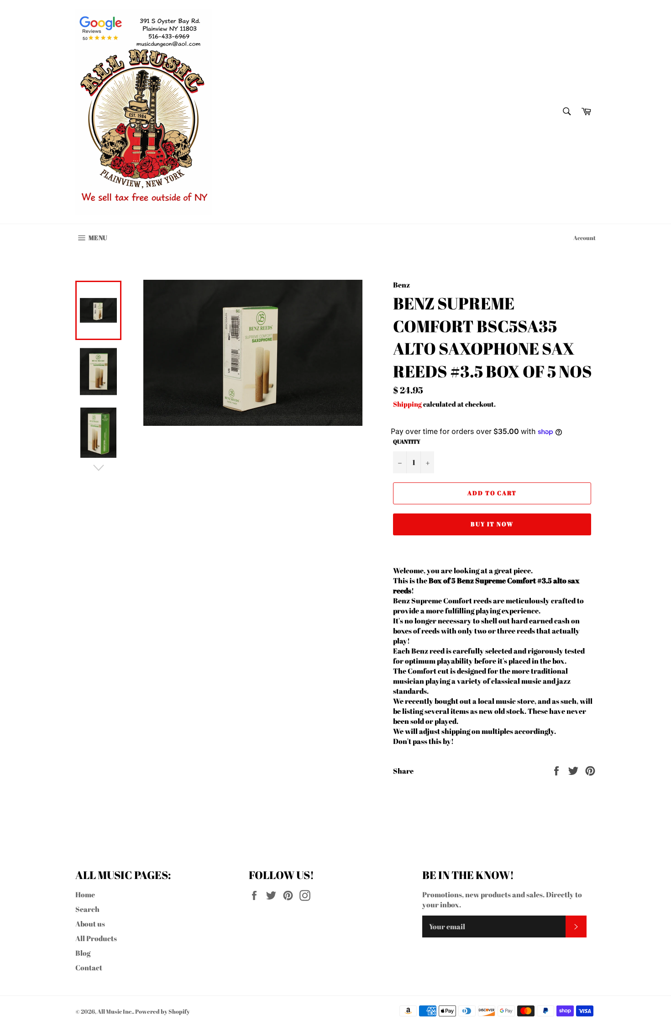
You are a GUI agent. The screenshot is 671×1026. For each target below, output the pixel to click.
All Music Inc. (115, 1011)
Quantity (406, 441)
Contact (88, 968)
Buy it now (492, 524)
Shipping (407, 403)
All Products (96, 938)
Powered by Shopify (162, 1011)
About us (90, 924)
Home (85, 895)
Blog (82, 953)
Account (584, 238)
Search (87, 909)
